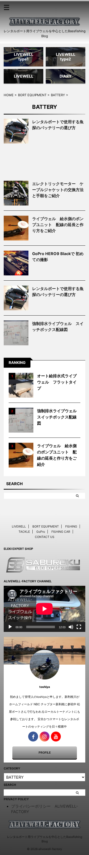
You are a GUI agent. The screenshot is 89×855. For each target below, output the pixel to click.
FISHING (71, 526)
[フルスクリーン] (78, 626)
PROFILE (45, 752)
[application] (44, 609)
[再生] (10, 626)
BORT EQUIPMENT (45, 526)
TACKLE (24, 531)
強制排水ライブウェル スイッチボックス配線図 (59, 417)
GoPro (40, 531)
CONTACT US (44, 537)
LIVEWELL (19, 526)
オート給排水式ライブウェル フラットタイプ (57, 382)
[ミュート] (70, 626)
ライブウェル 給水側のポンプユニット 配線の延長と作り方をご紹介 (58, 224)
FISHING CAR (60, 531)
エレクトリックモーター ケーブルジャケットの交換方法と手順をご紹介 (58, 189)
